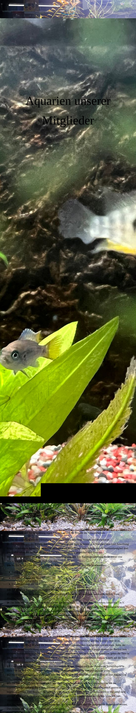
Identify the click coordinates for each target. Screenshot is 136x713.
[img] (68, 260)
